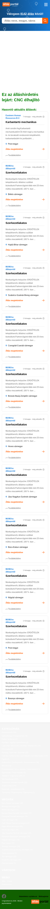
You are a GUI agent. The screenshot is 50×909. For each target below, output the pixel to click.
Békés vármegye (15, 194)
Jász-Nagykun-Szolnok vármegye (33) (16, 833)
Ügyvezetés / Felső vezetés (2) (14, 772)
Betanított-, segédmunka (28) (13, 789)
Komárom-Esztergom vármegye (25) (16, 836)
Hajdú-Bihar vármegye (17, 245)
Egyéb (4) (5, 759)
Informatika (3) (7, 749)
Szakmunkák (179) (9, 786)
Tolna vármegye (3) (9, 853)
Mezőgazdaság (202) (10, 779)
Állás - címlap (7, 881)
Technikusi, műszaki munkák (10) (14, 782)
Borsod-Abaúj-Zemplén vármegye (22, 396)
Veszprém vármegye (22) (11, 860)
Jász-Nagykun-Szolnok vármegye (22, 497)
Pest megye (13, 144)
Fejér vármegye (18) (10, 820)
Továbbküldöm (14, 155)
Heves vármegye (15, 446)
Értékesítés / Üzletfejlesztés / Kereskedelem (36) (20, 762)
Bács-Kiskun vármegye (18, 547)
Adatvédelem (7, 884)
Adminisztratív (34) (9, 732)
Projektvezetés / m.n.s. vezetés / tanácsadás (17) (21, 769)
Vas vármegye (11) (9, 856)
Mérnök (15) (6, 766)
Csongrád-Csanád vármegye (20, 346)
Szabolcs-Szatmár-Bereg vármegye (23, 295)
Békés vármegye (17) (10, 810)
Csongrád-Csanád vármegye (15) (15, 816)
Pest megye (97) (8, 843)
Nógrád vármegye (15, 597)
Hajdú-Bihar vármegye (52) (12, 826)
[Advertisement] (25, 56)
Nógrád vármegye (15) (10, 840)
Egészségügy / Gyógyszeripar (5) (14, 736)
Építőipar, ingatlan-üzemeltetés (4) (15, 742)
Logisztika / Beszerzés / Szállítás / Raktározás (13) (21, 746)
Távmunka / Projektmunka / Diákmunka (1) (18, 792)
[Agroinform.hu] (12, 4)
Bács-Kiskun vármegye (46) (12, 803)
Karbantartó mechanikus (21, 122)
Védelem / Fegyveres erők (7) (13, 776)
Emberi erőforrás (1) (9, 739)
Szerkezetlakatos (16, 172)
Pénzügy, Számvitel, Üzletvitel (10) (15, 752)
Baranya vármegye (16, 698)
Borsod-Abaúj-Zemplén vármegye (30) (16, 813)
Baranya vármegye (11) (11, 806)
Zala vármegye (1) (9, 863)
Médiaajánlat (43, 896)
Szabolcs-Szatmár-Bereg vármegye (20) (17, 850)
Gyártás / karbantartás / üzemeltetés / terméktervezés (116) (25, 756)
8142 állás (27, 13)
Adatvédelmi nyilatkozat (28, 896)
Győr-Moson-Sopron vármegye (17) (15, 823)
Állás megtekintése (14, 149)
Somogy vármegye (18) (11, 846)
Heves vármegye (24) (10, 830)
